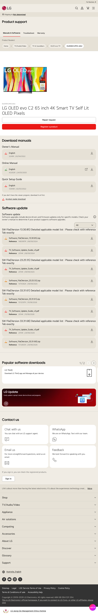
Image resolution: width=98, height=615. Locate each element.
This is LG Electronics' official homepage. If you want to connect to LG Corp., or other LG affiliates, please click (47, 601)
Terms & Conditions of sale (13, 592)
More (90, 488)
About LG (7, 540)
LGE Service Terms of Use (30, 588)
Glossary (6, 555)
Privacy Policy (50, 588)
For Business (90, 2)
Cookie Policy (64, 588)
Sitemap (5, 588)
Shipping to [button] (15, 14)
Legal (14, 588)
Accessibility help (35, 592)
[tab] (11, 33)
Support (6, 562)
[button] (76, 8)
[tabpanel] (49, 224)
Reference (13, 241)
